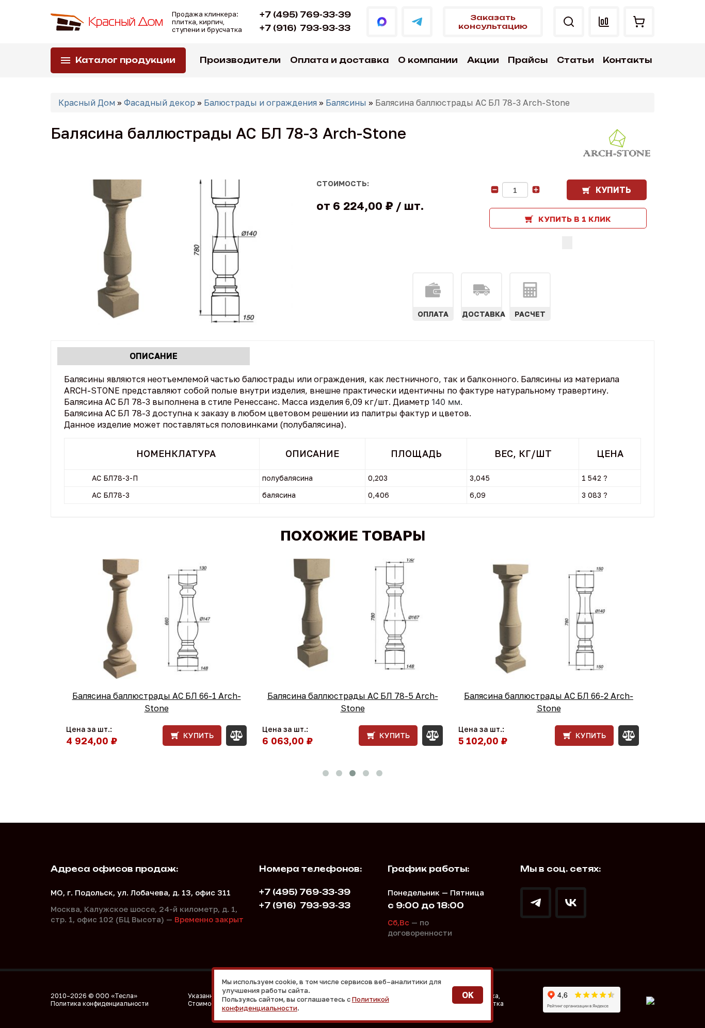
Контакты (627, 60)
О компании (428, 60)
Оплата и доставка (339, 60)
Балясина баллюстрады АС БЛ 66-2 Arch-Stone (548, 702)
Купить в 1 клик (574, 218)
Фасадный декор (159, 102)
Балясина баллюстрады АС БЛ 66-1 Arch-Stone (156, 702)
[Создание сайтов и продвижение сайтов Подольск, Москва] (650, 999)
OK (468, 995)
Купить (613, 190)
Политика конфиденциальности (100, 1003)
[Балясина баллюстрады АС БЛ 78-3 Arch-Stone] (172, 252)
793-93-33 (305, 28)
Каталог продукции (125, 60)
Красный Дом (86, 102)
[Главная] (107, 22)
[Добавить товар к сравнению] (567, 242)
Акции (483, 60)
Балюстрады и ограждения (260, 102)
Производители (240, 60)
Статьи (575, 60)
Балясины (346, 102)
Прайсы (528, 60)
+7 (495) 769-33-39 (305, 15)
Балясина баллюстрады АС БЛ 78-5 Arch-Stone (352, 702)
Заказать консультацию (492, 21)
